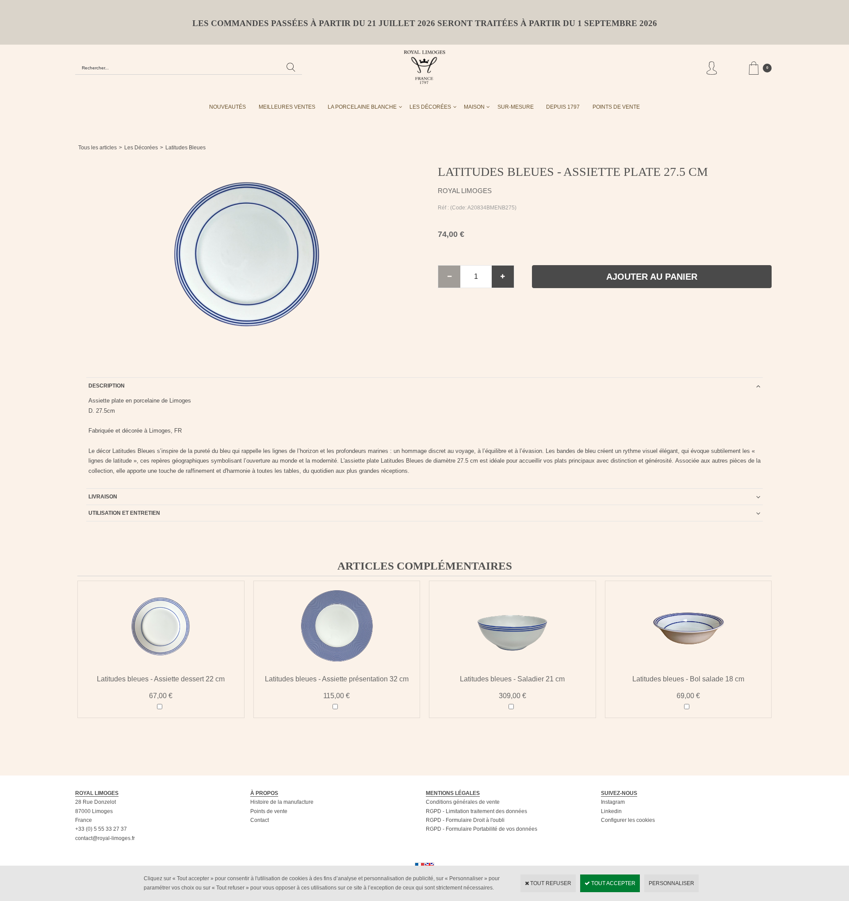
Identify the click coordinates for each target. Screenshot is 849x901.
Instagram (613, 802)
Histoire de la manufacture (282, 802)
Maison (474, 107)
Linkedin (611, 811)
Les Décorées (430, 107)
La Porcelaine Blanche (362, 107)
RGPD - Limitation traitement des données (476, 811)
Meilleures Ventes (287, 107)
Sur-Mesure (515, 107)
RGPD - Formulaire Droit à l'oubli (465, 820)
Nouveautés (227, 107)
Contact (259, 820)
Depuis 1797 (563, 107)
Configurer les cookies (628, 820)
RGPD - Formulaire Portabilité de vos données (481, 829)
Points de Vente (616, 107)
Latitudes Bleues (185, 147)
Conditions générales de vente (463, 802)
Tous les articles (97, 147)
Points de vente (268, 811)
